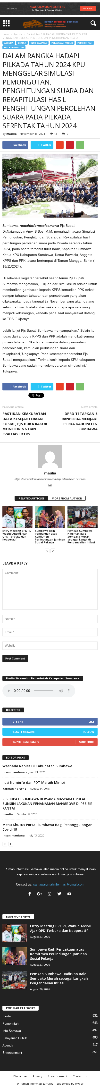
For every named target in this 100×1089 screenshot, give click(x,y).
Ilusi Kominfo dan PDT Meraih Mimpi (33, 782)
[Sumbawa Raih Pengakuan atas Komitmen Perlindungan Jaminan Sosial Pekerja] (50, 517)
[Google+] (41, 894)
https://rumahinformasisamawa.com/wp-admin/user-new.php (50, 479)
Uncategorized (14, 47)
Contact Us (80, 1076)
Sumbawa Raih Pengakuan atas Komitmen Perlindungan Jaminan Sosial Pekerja (58, 954)
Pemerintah (84, 42)
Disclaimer (20, 1076)
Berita (22, 42)
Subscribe (86, 742)
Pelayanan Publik (62, 42)
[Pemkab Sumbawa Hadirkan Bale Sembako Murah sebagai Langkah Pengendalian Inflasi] (82, 517)
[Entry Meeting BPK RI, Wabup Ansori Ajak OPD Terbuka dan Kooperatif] (17, 517)
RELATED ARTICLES (31, 498)
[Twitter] (61, 894)
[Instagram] (50, 486)
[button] (92, 23)
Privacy (37, 1076)
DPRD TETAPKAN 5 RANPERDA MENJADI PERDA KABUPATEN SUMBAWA (80, 421)
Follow (88, 732)
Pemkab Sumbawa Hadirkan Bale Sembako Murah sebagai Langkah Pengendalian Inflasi (81, 536)
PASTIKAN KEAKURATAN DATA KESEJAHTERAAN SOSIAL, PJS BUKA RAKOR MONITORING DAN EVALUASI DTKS (24, 423)
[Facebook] (31, 894)
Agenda (18, 34)
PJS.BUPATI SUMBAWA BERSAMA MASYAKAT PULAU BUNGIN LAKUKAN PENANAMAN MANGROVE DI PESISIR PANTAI (47, 803)
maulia (11, 133)
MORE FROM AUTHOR (67, 498)
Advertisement (57, 1076)
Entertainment (12, 1053)
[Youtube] (70, 894)
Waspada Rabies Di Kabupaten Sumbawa (37, 766)
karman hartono (14, 788)
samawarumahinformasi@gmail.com (58, 884)
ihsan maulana (13, 772)
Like (91, 721)
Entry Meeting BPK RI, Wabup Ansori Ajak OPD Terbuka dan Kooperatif (16, 535)
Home (5, 34)
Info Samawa (39, 42)
